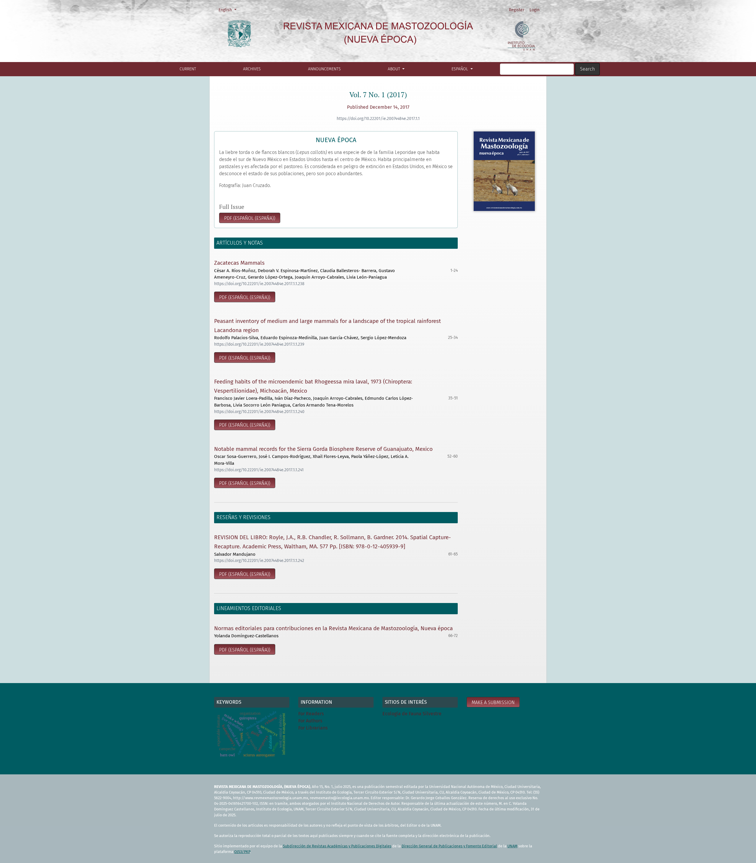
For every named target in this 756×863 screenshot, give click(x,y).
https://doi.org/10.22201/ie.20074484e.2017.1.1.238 (259, 283)
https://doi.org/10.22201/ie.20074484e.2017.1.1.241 (259, 469)
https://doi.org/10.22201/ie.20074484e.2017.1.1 (378, 118)
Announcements (324, 68)
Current (188, 68)
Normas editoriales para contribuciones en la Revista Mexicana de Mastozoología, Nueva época (333, 628)
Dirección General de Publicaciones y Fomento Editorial (449, 846)
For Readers (311, 713)
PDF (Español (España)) (249, 218)
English (229, 9)
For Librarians (313, 728)
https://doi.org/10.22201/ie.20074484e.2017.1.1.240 (259, 411)
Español (460, 68)
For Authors (310, 721)
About (394, 68)
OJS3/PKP (242, 851)
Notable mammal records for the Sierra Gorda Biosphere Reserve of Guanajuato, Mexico (323, 449)
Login (534, 9)
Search (587, 69)
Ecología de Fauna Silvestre (411, 713)
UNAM (512, 846)
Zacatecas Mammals (239, 262)
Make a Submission (493, 702)
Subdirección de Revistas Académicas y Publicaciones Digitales (337, 846)
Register (516, 9)
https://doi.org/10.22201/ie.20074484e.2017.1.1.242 (259, 560)
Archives (252, 68)
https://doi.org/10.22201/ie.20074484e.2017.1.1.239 (259, 344)
